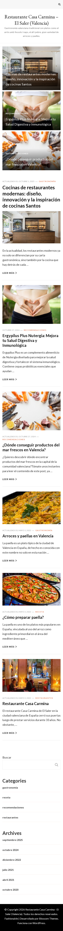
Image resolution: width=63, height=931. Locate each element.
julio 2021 (8, 869)
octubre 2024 (10, 849)
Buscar (6, 757)
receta (39, 612)
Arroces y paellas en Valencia (27, 535)
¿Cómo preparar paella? (23, 617)
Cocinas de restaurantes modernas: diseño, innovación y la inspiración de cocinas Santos (31, 79)
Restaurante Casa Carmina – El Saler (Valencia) (31, 20)
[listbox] (31, 108)
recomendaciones (17, 113)
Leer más (8, 273)
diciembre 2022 (11, 859)
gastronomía (14, 68)
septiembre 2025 (12, 839)
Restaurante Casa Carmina (25, 703)
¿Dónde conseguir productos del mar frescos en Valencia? (31, 447)
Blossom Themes (48, 918)
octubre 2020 (10, 889)
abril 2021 (8, 879)
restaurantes (44, 698)
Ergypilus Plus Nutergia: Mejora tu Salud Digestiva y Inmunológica (30, 340)
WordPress (38, 923)
